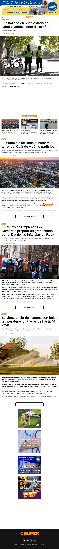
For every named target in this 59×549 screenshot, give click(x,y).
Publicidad (35, 544)
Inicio (15, 544)
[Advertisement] (29, 103)
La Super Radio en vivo (24, 544)
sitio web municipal (48, 204)
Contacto (42, 544)
